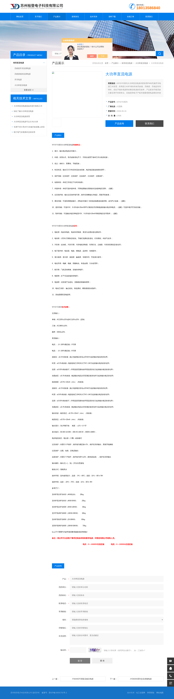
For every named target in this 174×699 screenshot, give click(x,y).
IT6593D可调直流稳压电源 (82, 679)
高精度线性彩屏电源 (23, 74)
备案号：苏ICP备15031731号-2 (54, 693)
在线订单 (130, 17)
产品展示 (56, 17)
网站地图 (159, 693)
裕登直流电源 (18, 63)
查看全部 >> (29, 90)
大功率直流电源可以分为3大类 (26, 122)
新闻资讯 (75, 17)
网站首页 (19, 17)
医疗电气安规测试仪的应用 (24, 132)
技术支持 (93, 17)
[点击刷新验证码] (95, 650)
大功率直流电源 (21, 85)
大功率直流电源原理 (22, 116)
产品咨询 (119, 123)
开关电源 (18, 80)
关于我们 (38, 17)
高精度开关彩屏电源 (23, 68)
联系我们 (149, 17)
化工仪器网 (140, 693)
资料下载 (112, 17)
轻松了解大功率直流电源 (23, 111)
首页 (106, 63)
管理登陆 (150, 693)
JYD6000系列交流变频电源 (141, 679)
